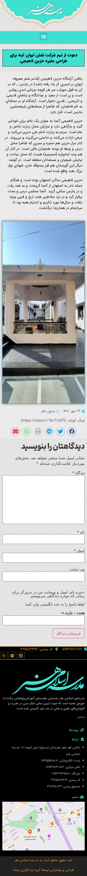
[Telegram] (12, 655)
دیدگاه (78, 473)
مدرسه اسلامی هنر (27, 860)
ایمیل (79, 550)
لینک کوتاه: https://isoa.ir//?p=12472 (53, 420)
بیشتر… (80, 716)
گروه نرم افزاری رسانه (27, 870)
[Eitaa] (21, 655)
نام (81, 532)
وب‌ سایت (77, 569)
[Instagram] (3, 655)
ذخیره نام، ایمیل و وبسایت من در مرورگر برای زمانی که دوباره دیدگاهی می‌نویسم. (48, 594)
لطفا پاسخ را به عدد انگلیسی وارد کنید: (55, 604)
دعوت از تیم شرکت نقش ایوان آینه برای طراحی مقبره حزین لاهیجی (43, 58)
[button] (43, 36)
